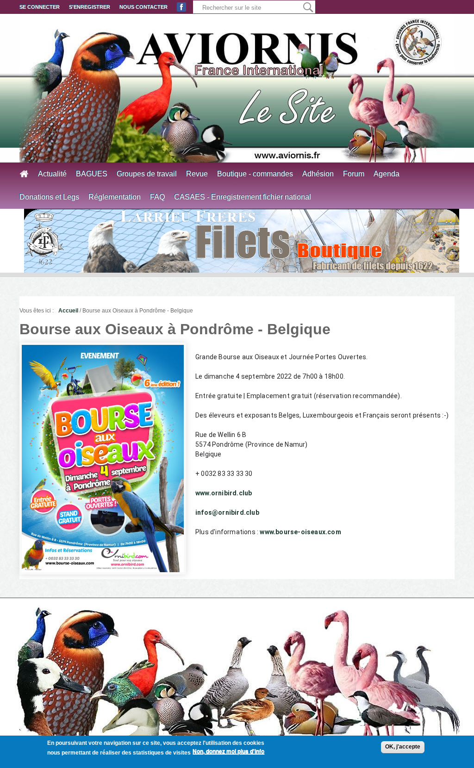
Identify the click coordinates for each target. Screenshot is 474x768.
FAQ (157, 197)
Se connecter (39, 7)
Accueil (68, 310)
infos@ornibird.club (227, 512)
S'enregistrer (89, 7)
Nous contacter (143, 7)
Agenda (386, 174)
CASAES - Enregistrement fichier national (242, 197)
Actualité (52, 174)
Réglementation (114, 197)
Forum (353, 174)
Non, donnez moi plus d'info (228, 751)
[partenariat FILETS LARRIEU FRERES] (241, 241)
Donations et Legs (49, 197)
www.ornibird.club (223, 493)
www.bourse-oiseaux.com (300, 532)
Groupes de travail (147, 174)
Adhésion (318, 174)
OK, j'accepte (402, 746)
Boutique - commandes (255, 174)
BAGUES (91, 174)
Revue (197, 174)
